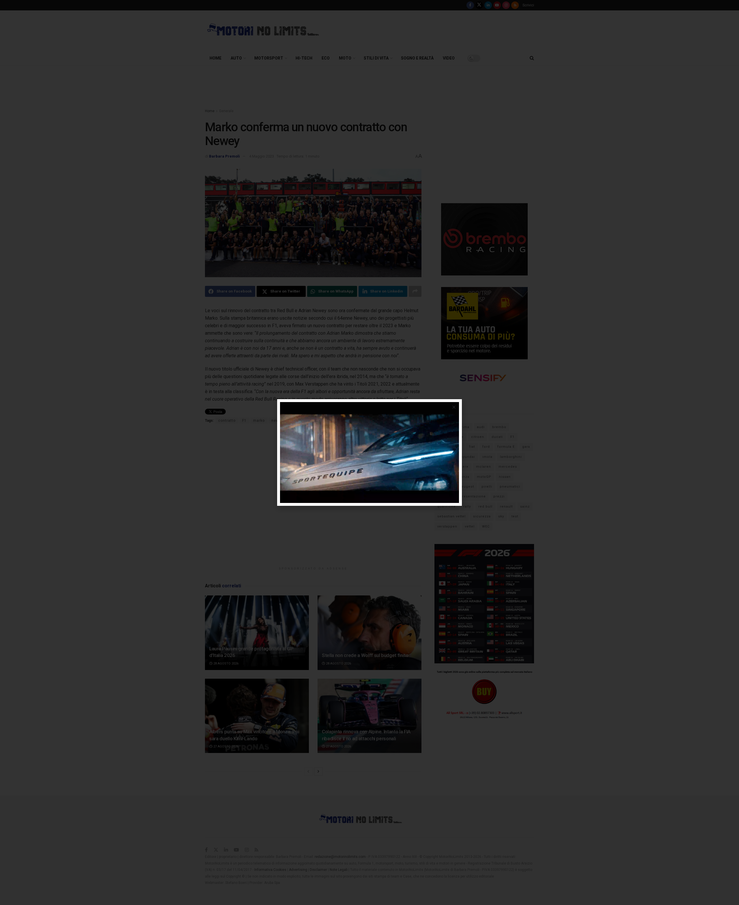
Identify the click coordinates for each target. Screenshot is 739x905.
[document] (369, 452)
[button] (454, 407)
